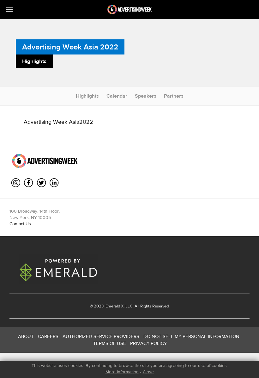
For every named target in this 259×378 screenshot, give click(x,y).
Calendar (116, 96)
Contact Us (20, 223)
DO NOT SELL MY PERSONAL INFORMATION (191, 336)
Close (148, 371)
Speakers (145, 96)
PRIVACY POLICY (148, 343)
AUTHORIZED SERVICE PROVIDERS (101, 336)
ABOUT (26, 336)
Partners (174, 96)
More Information (122, 371)
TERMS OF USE (109, 343)
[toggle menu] (9, 9)
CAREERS (48, 336)
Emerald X (114, 306)
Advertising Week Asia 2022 (70, 47)
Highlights (87, 96)
